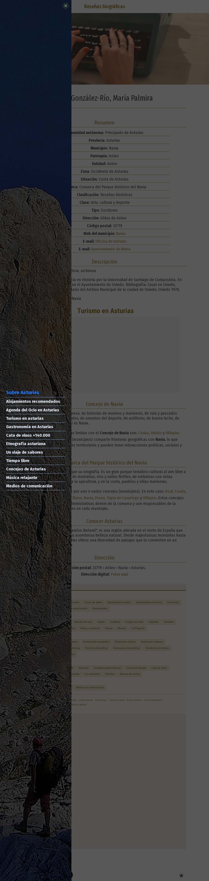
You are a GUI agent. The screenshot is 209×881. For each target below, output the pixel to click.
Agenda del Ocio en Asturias (32, 410)
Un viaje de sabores (24, 452)
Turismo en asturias (25, 418)
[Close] (65, 5)
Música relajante (21, 477)
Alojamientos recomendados (33, 401)
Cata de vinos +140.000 (28, 435)
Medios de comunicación (29, 485)
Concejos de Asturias (26, 469)
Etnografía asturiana (26, 443)
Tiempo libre (17, 460)
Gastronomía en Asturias (29, 426)
